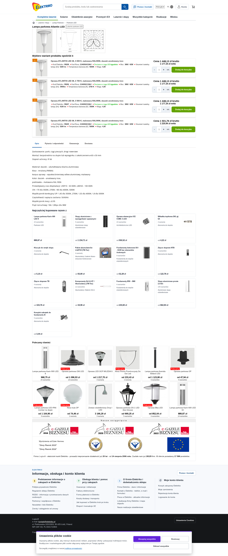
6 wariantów (121, 284)
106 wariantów (163, 287)
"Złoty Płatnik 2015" (48, 445)
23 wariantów (39, 222)
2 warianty (37, 251)
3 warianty (100, 380)
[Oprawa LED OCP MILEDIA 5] (100, 358)
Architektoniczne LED (124, 225)
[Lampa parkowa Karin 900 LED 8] (45, 358)
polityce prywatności (73, 548)
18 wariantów (73, 380)
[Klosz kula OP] (73, 394)
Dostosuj (175, 539)
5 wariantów (79, 222)
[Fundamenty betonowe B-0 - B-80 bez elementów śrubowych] (147, 253)
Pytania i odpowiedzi (54, 143)
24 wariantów (121, 222)
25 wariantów (45, 380)
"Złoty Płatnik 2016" (48, 449)
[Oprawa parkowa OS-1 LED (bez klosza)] (128, 394)
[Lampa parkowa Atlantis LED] (44, 41)
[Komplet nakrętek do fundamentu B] (64, 317)
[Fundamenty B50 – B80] (147, 286)
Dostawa (88, 143)
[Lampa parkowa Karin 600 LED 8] (64, 221)
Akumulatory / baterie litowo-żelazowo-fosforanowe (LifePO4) (85, 258)
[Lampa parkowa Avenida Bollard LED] (155, 358)
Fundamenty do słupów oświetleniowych (125, 260)
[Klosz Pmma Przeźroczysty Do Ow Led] (128, 358)
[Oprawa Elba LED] (155, 394)
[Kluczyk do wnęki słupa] (64, 253)
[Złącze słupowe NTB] (188, 253)
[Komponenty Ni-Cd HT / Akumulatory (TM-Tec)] (105, 286)
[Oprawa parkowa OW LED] (73, 358)
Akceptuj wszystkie (147, 539)
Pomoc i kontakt (186, 473)
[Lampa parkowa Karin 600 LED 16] (182, 394)
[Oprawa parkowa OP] (182, 358)
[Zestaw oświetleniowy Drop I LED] (100, 394)
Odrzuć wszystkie (161, 546)
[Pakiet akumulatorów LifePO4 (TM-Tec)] (105, 253)
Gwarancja (74, 143)
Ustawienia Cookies (185, 520)
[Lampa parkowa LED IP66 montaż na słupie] (45, 394)
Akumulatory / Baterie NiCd (85, 290)
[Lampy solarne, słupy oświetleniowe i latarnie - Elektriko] (42, 7)
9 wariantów (121, 256)
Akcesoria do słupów (165, 225)
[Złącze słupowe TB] (64, 286)
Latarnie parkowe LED (74, 27)
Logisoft (42, 456)
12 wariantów (80, 287)
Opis (37, 143)
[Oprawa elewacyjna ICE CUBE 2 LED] (147, 221)
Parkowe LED (39, 225)
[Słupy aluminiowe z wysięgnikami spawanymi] (105, 221)
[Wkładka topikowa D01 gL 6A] (188, 221)
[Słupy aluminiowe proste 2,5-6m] (188, 286)
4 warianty (161, 222)
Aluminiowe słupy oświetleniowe (81, 226)
